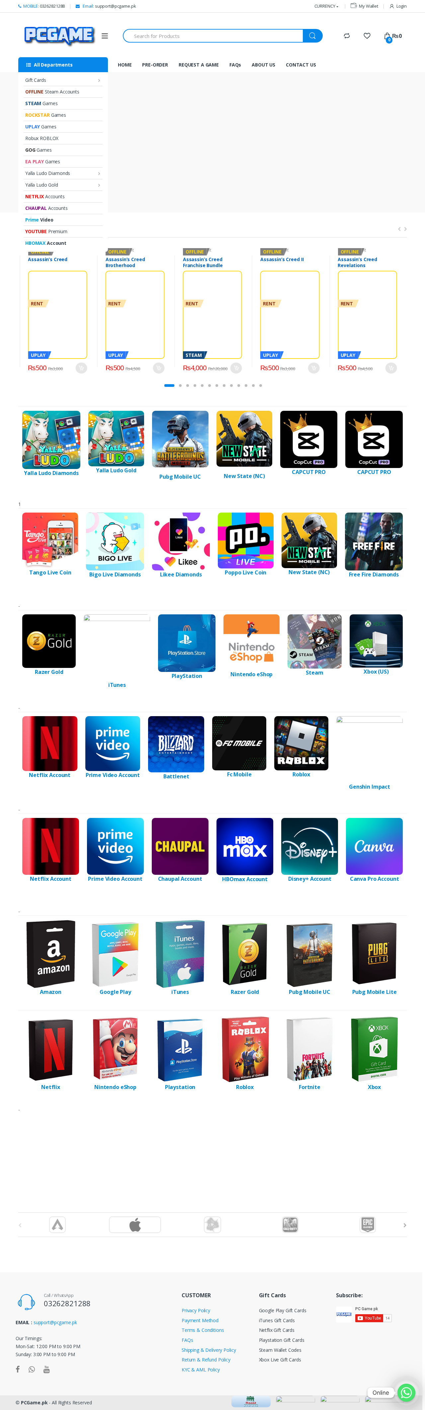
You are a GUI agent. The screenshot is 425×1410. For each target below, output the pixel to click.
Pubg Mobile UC (180, 476)
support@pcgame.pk (109, 6)
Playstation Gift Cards (281, 1340)
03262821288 (44, 6)
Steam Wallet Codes (280, 1350)
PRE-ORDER (155, 65)
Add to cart (81, 368)
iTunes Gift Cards (277, 1320)
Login (401, 6)
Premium (46, 231)
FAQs (235, 65)
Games (41, 103)
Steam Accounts (52, 91)
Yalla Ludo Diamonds (47, 173)
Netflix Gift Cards (277, 1330)
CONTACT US (301, 65)
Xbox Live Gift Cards (280, 1359)
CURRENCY (324, 6)
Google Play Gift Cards (282, 1310)
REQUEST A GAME (199, 65)
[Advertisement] (212, 1155)
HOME (124, 65)
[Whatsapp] (406, 1393)
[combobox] (213, 36)
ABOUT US (263, 65)
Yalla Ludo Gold (41, 185)
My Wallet (368, 6)
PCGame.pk (34, 1402)
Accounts (45, 196)
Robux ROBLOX (41, 138)
